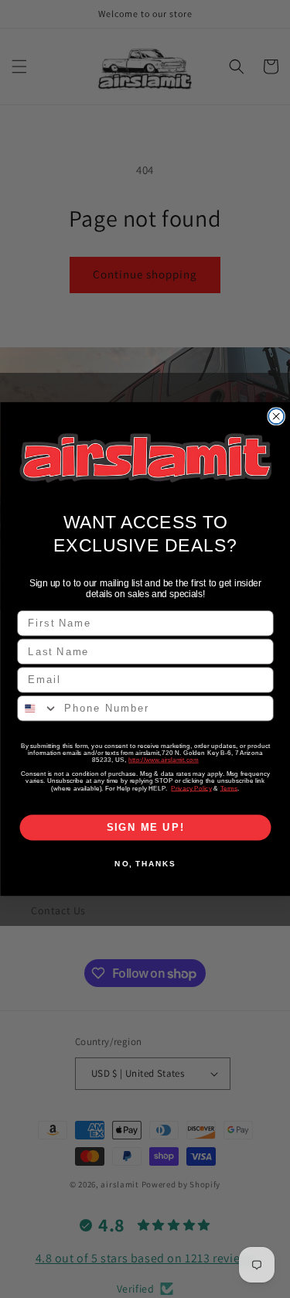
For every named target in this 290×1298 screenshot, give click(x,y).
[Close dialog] (276, 416)
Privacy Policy (191, 787)
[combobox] (38, 708)
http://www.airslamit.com (163, 760)
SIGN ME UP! (145, 827)
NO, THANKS (145, 864)
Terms (228, 787)
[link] (145, 457)
